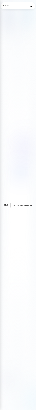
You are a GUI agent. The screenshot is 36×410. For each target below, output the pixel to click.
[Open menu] (31, 6)
